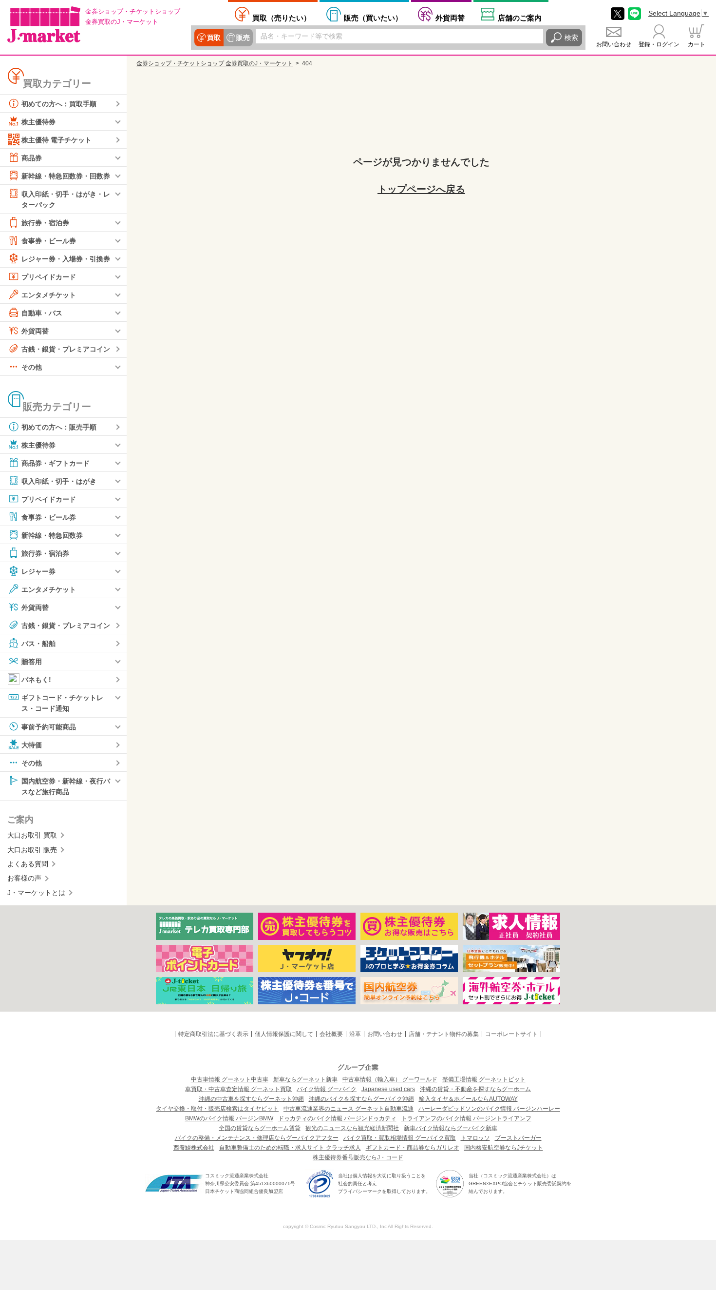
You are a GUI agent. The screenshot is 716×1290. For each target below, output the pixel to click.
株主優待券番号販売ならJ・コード (358, 1157)
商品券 (31, 158)
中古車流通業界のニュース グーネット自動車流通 (348, 1108)
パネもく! (36, 680)
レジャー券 (38, 571)
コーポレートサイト (511, 1034)
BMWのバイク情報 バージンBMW (229, 1118)
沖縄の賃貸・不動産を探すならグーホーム (475, 1089)
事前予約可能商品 (48, 726)
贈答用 (31, 661)
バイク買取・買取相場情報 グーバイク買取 (399, 1137)
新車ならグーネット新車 (305, 1079)
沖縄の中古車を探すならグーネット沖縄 (251, 1098)
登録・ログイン (659, 44)
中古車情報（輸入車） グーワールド (389, 1079)
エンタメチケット (48, 295)
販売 (243, 37)
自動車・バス (41, 313)
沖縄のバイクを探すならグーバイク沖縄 (361, 1098)
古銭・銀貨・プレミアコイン (65, 349)
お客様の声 (24, 878)
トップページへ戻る (421, 189)
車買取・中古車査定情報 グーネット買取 (238, 1089)
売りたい (281, 17)
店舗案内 (520, 17)
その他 (31, 367)
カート (696, 44)
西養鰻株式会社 (193, 1147)
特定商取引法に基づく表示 (213, 1034)
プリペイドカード (48, 277)
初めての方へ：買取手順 (58, 104)
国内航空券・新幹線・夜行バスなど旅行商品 (65, 786)
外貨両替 (450, 17)
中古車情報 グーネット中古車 (229, 1079)
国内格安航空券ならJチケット (503, 1147)
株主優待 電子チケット (56, 140)
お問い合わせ (613, 44)
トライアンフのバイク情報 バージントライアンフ (466, 1118)
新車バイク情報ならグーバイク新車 (450, 1128)
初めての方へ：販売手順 (58, 427)
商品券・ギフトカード (55, 463)
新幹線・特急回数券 (52, 535)
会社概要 (331, 1034)
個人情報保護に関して (284, 1034)
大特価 (31, 744)
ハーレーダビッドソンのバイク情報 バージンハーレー (489, 1108)
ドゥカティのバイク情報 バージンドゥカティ (337, 1118)
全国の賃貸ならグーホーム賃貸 (260, 1128)
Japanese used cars (388, 1089)
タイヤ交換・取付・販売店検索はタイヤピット (217, 1108)
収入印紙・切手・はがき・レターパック (65, 199)
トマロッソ (475, 1137)
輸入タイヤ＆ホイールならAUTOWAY (468, 1098)
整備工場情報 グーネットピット (484, 1079)
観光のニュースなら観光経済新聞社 (352, 1128)
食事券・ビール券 (48, 241)
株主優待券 (38, 122)
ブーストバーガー (518, 1137)
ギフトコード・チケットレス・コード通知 (62, 703)
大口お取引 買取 (32, 835)
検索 (571, 37)
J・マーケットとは (36, 893)
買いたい (373, 17)
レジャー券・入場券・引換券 (65, 259)
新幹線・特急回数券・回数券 (65, 176)
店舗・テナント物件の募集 (444, 1034)
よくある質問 (27, 864)
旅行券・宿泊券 (45, 223)
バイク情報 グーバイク (327, 1089)
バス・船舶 (38, 643)
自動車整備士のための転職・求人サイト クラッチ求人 (290, 1147)
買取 (214, 37)
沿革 (355, 1034)
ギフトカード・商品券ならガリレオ (412, 1147)
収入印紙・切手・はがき (58, 481)
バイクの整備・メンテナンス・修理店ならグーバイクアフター (257, 1137)
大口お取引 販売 (32, 850)
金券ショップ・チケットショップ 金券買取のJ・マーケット (214, 63)
